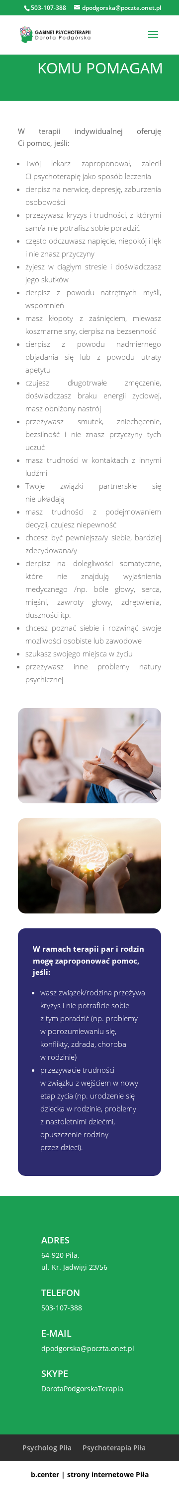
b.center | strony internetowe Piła (90, 1474)
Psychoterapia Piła (114, 1447)
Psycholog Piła (47, 1447)
